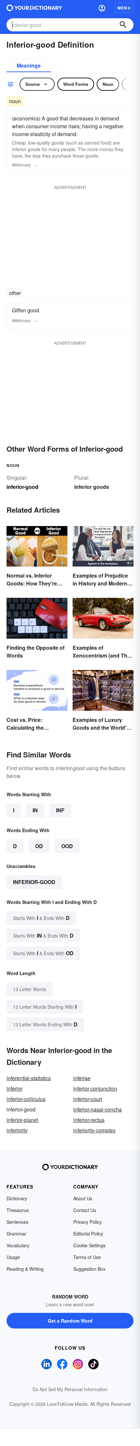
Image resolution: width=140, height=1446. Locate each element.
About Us (82, 1198)
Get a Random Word (70, 1320)
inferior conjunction (95, 1088)
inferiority (17, 1130)
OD (39, 846)
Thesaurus (18, 1210)
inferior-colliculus (26, 1099)
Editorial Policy (88, 1233)
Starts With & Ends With (41, 918)
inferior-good (34, 882)
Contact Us (84, 1210)
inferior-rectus (89, 1120)
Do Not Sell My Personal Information (70, 1389)
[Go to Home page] (34, 8)
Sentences (17, 1222)
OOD (67, 846)
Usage (13, 1257)
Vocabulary (18, 1245)
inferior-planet (22, 1120)
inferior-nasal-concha (97, 1109)
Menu (124, 8)
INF (60, 810)
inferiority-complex (94, 1130)
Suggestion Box (89, 1269)
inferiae (82, 1078)
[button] (102, 8)
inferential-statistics (29, 1078)
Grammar (16, 1233)
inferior (14, 1088)
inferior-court (87, 1099)
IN (35, 810)
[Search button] (123, 25)
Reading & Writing (25, 1269)
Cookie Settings (89, 1245)
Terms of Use (87, 1257)
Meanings (29, 65)
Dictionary (17, 1198)
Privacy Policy (87, 1222)
